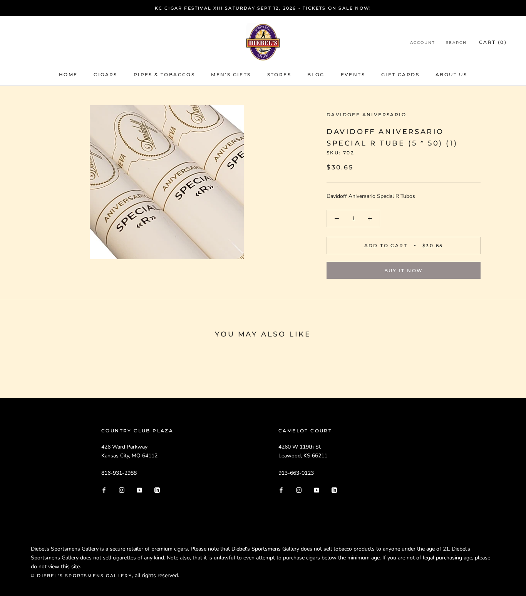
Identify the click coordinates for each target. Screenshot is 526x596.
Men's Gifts (231, 74)
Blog (316, 74)
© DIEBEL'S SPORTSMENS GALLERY (81, 575)
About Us (451, 74)
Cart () (493, 42)
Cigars (105, 74)
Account (422, 42)
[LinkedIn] (157, 489)
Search (456, 42)
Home (68, 74)
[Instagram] (121, 489)
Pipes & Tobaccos (164, 74)
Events (353, 74)
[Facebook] (104, 489)
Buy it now (403, 270)
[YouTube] (139, 489)
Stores (279, 74)
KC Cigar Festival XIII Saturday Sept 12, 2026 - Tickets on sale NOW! (263, 8)
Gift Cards (400, 74)
